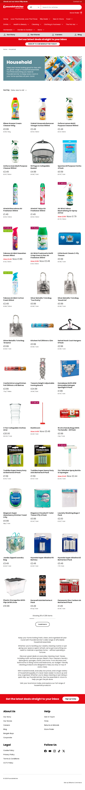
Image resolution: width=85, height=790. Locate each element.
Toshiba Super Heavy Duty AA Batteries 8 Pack (14, 471)
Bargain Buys (8, 733)
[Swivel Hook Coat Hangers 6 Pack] (70, 326)
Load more (42, 624)
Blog (80, 34)
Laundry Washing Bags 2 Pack (69, 514)
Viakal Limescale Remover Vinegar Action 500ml (42, 124)
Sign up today (70, 699)
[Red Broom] (43, 413)
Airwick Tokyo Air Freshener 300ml (38, 209)
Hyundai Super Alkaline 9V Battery (42, 558)
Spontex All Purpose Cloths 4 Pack (69, 167)
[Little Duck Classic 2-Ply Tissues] (70, 239)
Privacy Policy (9, 754)
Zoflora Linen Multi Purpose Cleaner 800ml (15, 167)
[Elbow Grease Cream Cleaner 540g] (15, 109)
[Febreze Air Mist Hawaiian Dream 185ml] (15, 239)
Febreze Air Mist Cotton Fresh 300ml (13, 299)
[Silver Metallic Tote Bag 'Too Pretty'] (43, 283)
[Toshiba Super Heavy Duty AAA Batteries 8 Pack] (43, 456)
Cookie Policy (8, 750)
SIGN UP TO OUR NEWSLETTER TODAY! (42, 44)
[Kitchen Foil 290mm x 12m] (43, 326)
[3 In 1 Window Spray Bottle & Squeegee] (70, 456)
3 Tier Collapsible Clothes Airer (14, 429)
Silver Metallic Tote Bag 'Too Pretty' (41, 299)
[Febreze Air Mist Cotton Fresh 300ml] (15, 283)
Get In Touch (49, 717)
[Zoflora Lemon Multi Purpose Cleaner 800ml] (70, 109)
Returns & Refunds (51, 725)
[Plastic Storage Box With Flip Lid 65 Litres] (15, 586)
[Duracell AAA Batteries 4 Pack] (43, 586)
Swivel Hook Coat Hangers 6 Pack (69, 341)
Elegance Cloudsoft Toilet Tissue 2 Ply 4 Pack (42, 514)
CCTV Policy (8, 763)
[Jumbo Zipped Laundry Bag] (15, 543)
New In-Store (58, 19)
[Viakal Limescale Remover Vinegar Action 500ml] (43, 109)
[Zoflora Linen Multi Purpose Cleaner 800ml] (15, 151)
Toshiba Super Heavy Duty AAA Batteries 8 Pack (42, 471)
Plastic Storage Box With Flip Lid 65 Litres (14, 601)
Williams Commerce (75, 782)
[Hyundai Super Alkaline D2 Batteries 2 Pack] (70, 543)
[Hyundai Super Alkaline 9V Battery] (43, 543)
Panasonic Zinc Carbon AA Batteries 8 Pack (69, 601)
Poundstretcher (13, 778)
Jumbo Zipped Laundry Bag (13, 558)
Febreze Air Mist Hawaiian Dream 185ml (14, 254)
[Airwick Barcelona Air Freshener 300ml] (15, 194)
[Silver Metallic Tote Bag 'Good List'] (70, 283)
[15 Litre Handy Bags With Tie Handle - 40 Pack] (70, 413)
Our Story (11, 34)
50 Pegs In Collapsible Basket (40, 167)
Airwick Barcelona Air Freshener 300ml (12, 209)
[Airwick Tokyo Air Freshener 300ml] (43, 194)
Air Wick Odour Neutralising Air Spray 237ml (67, 210)
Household (12, 49)
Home (5, 19)
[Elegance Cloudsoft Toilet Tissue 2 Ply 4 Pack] (43, 498)
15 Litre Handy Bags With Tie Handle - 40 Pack (68, 429)
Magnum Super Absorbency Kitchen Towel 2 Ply (15, 515)
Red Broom (35, 428)
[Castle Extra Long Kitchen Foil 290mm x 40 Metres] (15, 369)
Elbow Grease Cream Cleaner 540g (12, 124)
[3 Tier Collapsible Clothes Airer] (15, 413)
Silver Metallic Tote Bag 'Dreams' (13, 341)
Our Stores (35, 34)
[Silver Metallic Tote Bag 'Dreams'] (15, 326)
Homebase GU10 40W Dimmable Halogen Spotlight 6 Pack (67, 385)
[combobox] (54, 7)
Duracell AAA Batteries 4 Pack (41, 601)
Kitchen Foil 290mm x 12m (42, 340)
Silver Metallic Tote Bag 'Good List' (68, 299)
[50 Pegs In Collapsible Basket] (43, 151)
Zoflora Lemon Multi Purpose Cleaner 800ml (68, 124)
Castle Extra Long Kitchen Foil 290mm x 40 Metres (14, 384)
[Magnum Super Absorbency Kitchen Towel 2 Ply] (15, 498)
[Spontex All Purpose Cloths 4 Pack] (70, 151)
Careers (58, 34)
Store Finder (49, 729)
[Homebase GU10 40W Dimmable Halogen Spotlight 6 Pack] (70, 369)
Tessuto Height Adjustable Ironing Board (42, 384)
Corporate (7, 737)
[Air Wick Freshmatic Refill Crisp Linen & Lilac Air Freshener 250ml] (43, 239)
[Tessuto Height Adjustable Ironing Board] (43, 369)
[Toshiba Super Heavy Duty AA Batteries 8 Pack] (15, 456)
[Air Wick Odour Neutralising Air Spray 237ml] (70, 194)
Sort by (6, 90)
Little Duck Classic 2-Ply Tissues (68, 254)
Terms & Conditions (11, 758)
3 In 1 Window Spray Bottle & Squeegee (69, 471)
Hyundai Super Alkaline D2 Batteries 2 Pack (69, 558)
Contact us (77, 2)
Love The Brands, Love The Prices (24, 19)
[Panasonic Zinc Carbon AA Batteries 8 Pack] (70, 586)
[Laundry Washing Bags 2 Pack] (70, 498)
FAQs (46, 721)
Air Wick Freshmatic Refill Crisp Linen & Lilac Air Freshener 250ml (42, 255)
